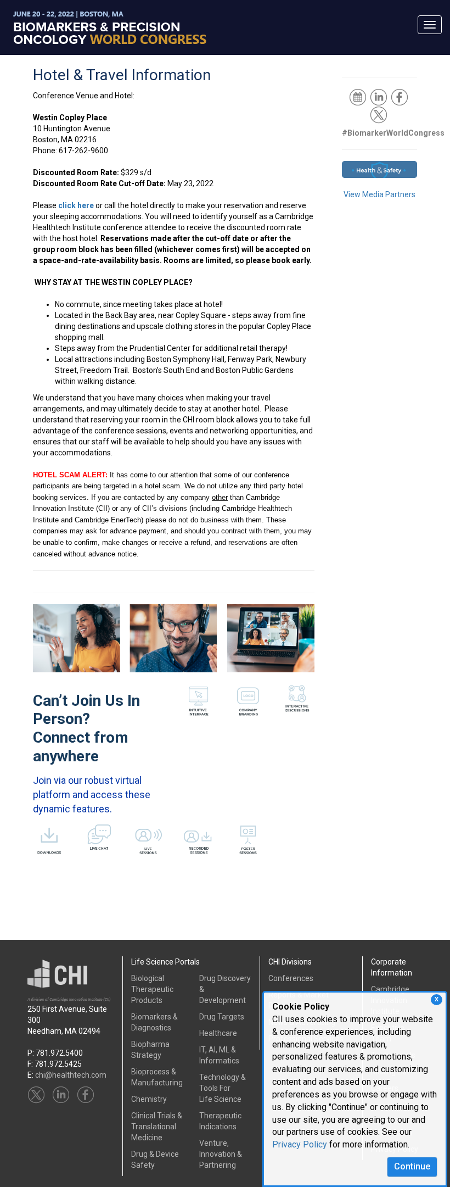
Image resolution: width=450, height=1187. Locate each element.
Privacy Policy (299, 1144)
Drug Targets (221, 1016)
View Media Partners (379, 194)
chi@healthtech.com (70, 1075)
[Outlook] (358, 96)
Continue (412, 1166)
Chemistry (149, 1099)
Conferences (290, 978)
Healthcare (218, 1033)
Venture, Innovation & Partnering (220, 1154)
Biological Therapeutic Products (152, 989)
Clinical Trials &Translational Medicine (156, 1126)
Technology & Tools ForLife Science (222, 1088)
